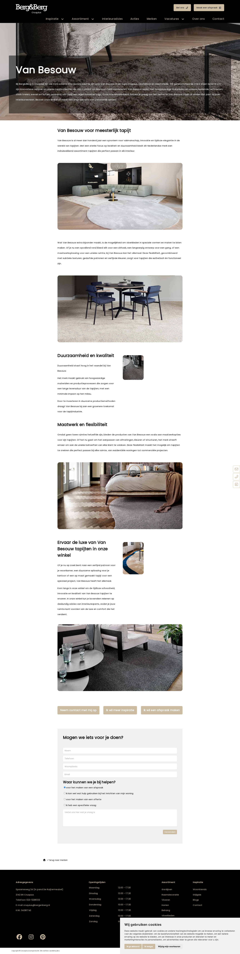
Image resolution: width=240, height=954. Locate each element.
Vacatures (171, 19)
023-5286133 (33, 899)
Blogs (196, 899)
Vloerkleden (168, 915)
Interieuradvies (112, 19)
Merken (152, 19)
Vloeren (166, 899)
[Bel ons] (236, 476)
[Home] (44, 860)
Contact (218, 19)
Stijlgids (197, 894)
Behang (166, 910)
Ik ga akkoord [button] (133, 946)
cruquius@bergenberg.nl (36, 905)
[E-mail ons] (236, 469)
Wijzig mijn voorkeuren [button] (169, 946)
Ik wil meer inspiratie (120, 710)
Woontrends (200, 889)
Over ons (198, 19)
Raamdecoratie (170, 894)
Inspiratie (52, 19)
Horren (165, 905)
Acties (134, 19)
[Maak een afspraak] (236, 484)
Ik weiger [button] (148, 946)
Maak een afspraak (207, 7)
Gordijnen (167, 889)
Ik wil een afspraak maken (162, 710)
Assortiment (80, 19)
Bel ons (180, 7)
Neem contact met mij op (78, 710)
